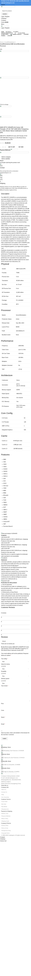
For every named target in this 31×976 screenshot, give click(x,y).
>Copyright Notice (5, 833)
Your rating (4, 658)
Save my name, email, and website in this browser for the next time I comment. (15, 733)
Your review (4, 685)
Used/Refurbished (9, 42)
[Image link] (8, 773)
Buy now (21, 147)
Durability (3, 671)
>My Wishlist (4, 806)
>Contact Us (4, 792)
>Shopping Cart (5, 809)
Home (1, 42)
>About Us (3, 789)
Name (3, 717)
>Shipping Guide (5, 821)
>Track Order (4, 801)
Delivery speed (5, 678)
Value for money (5, 664)
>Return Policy (4, 818)
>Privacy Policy (4, 825)
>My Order (3, 804)
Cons (2, 710)
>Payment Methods (5, 816)
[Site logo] (8, 7)
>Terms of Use (4, 828)
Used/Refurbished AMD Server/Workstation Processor (12, 45)
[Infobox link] (15, 746)
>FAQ (2, 794)
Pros (2, 703)
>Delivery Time (4, 813)
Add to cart (11, 147)
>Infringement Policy (6, 830)
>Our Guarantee (5, 797)
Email (3, 724)
